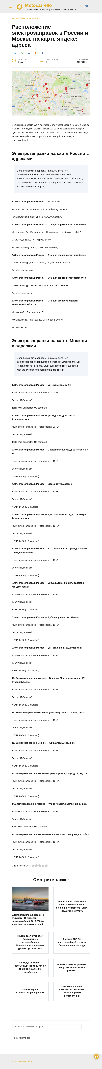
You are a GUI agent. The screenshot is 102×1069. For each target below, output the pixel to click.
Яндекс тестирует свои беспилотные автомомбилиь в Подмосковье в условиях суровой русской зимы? (30, 942)
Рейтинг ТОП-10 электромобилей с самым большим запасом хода (72, 942)
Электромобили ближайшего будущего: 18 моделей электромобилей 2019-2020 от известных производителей (28, 920)
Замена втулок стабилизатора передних (30, 991)
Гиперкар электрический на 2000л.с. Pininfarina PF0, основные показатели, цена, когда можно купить (72, 906)
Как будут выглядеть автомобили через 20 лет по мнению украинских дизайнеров (30, 967)
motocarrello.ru (20, 1061)
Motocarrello (38, 5)
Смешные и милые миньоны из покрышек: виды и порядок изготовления (72, 991)
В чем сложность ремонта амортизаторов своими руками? (71, 967)
